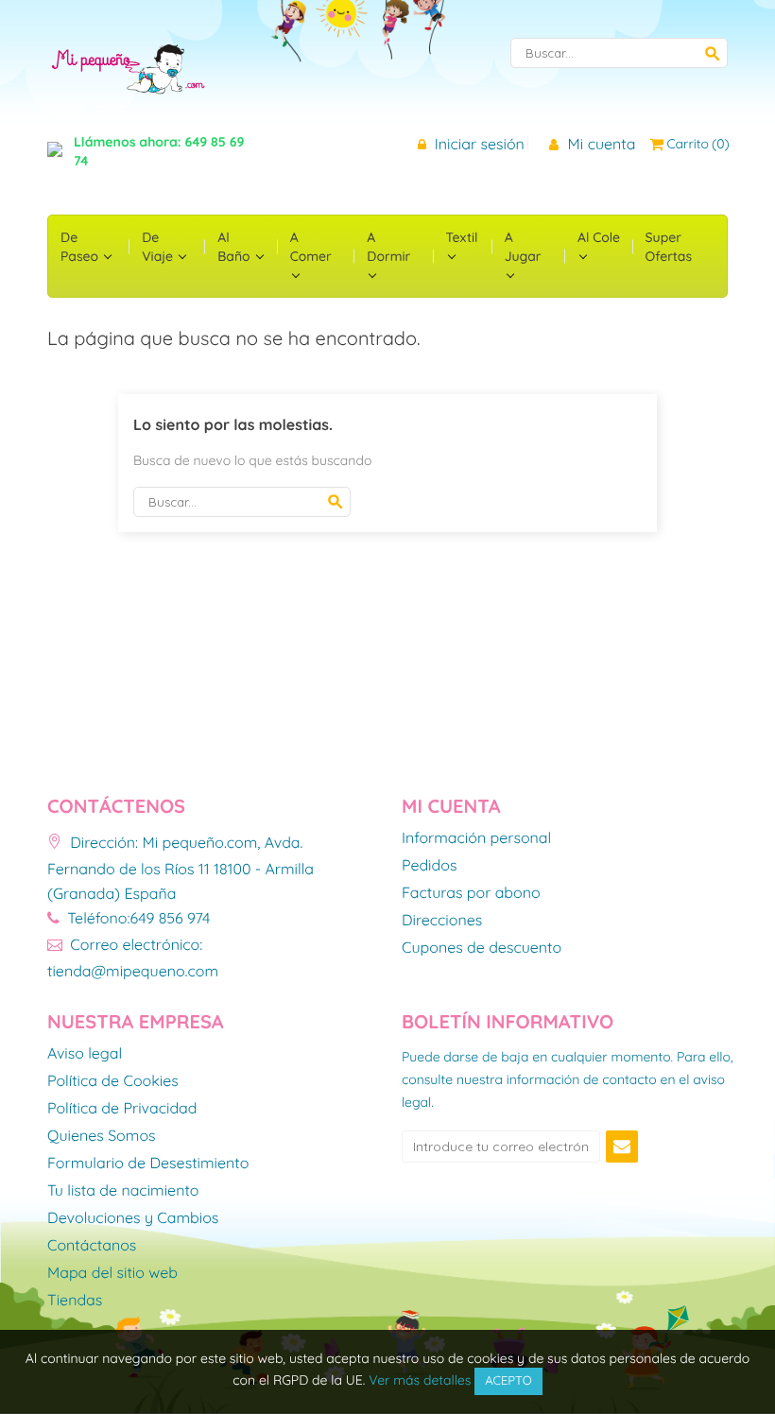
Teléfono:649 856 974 (136, 917)
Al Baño (235, 247)
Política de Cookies (113, 1081)
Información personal (476, 838)
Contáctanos (91, 1245)
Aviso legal (84, 1053)
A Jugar (523, 247)
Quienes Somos (101, 1136)
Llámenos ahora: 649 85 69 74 (159, 151)
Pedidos (429, 865)
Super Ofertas (669, 247)
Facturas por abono (471, 893)
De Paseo (81, 247)
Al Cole (598, 237)
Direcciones (442, 920)
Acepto (508, 1380)
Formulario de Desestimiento (148, 1163)
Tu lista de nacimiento (122, 1190)
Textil (462, 237)
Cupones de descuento (481, 948)
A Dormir (388, 247)
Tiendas (74, 1300)
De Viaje (159, 247)
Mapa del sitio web (112, 1273)
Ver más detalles (420, 1379)
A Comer (311, 247)
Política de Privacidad (122, 1108)
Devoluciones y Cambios (132, 1218)
